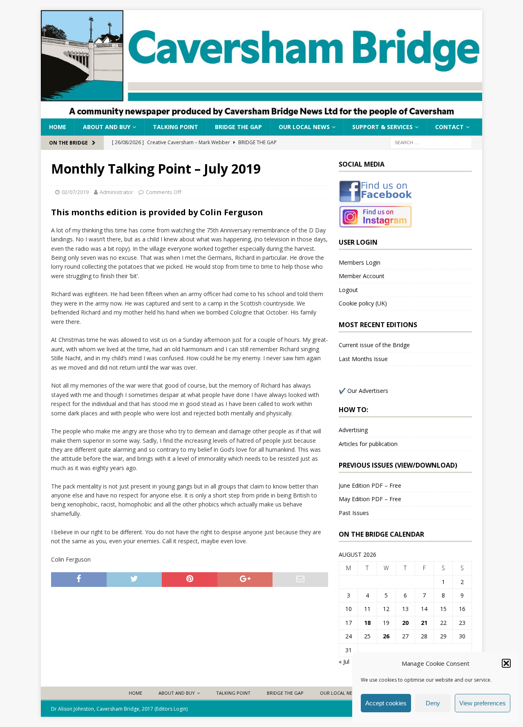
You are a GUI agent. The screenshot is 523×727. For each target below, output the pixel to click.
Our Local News (304, 127)
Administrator (116, 192)
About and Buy (106, 127)
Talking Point (175, 127)
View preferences (482, 703)
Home (57, 127)
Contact (449, 127)
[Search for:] (431, 142)
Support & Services (382, 127)
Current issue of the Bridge (374, 345)
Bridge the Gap (238, 127)
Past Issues (354, 513)
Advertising (353, 430)
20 (405, 623)
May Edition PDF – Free (370, 499)
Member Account (361, 276)
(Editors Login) (171, 708)
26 (386, 636)
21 (424, 623)
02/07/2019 (75, 192)
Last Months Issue (363, 359)
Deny (433, 703)
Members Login (359, 262)
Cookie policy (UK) (363, 303)
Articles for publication (368, 444)
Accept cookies (386, 703)
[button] (506, 663)
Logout (348, 290)
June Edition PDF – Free (370, 485)
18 (367, 623)
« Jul (344, 661)
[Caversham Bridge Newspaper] (261, 114)
